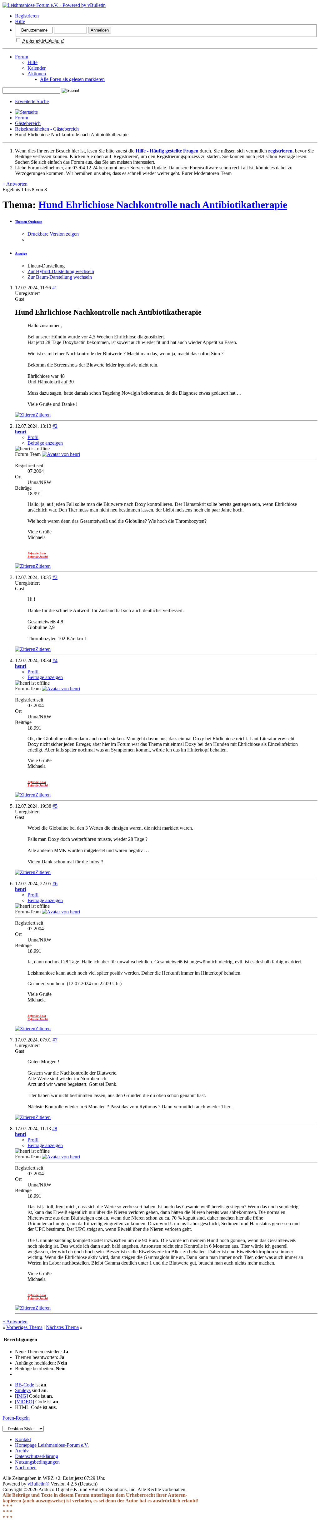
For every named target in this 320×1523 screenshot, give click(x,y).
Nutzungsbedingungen (37, 1462)
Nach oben (26, 1467)
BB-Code (24, 1384)
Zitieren (43, 414)
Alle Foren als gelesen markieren (72, 79)
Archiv (22, 1450)
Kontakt (23, 1439)
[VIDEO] (24, 1401)
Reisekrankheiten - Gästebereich (47, 129)
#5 (55, 806)
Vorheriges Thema (24, 1327)
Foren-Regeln (16, 1418)
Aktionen (37, 73)
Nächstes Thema (62, 1327)
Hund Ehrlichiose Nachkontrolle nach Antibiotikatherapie (162, 204)
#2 (55, 426)
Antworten (15, 184)
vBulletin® (38, 1483)
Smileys (23, 1390)
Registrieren (27, 15)
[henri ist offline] (61, 454)
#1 (54, 287)
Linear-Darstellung (46, 265)
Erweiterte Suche (32, 101)
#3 (55, 577)
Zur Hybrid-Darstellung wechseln (61, 271)
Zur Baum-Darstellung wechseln (60, 277)
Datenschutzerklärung (36, 1456)
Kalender (37, 68)
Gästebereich (28, 123)
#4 (55, 660)
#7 (55, 1039)
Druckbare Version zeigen (53, 234)
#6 (55, 883)
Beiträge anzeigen (45, 443)
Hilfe (20, 21)
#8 (54, 1128)
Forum (21, 56)
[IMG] (21, 1396)
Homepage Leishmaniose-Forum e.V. (52, 1445)
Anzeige (21, 253)
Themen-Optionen (28, 221)
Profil (33, 437)
